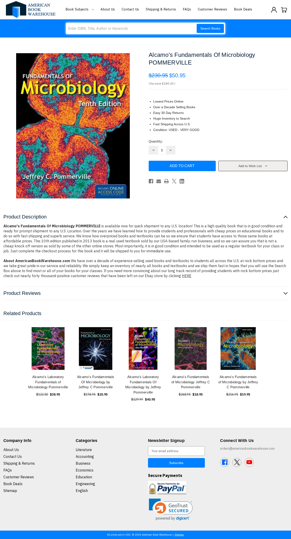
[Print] (166, 181)
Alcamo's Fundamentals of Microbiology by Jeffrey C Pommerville (238, 382)
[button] (171, 509)
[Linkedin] (182, 181)
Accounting (85, 456)
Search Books (210, 28)
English (82, 490)
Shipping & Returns (161, 9)
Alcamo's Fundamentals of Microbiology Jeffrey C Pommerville (190, 382)
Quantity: (156, 141)
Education (84, 477)
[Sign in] (274, 9)
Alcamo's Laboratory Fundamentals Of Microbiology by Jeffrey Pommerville (143, 384)
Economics (84, 470)
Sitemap (10, 490)
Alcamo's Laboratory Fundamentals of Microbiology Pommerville (48, 382)
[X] (174, 181)
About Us (107, 9)
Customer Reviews (212, 9)
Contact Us (130, 9)
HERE (186, 275)
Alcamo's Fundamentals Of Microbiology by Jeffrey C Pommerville (95, 382)
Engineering (85, 483)
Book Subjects (77, 9)
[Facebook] (151, 181)
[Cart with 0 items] (284, 9)
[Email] (158, 181)
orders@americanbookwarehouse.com (247, 448)
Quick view (48, 348)
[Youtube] (249, 462)
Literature (84, 449)
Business (83, 463)
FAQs (187, 9)
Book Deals (243, 9)
